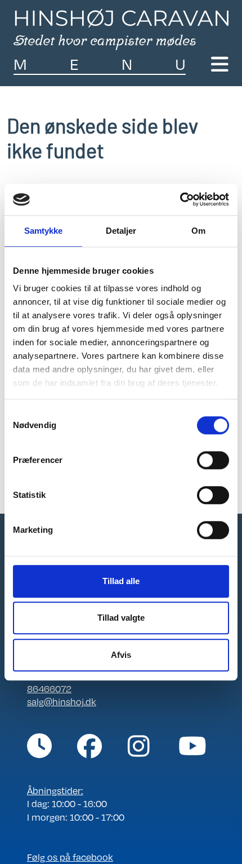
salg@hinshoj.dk (61, 701)
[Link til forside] (121, 28)
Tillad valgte (121, 617)
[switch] (213, 460)
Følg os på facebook (70, 856)
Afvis (121, 655)
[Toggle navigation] (219, 64)
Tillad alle (121, 581)
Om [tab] (198, 230)
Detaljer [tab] (121, 230)
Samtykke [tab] (43, 230)
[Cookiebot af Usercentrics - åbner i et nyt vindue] (180, 199)
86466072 (49, 688)
